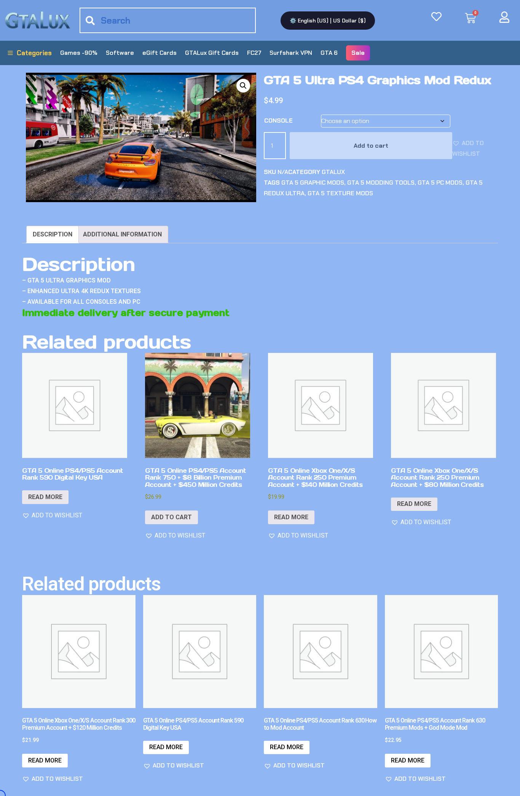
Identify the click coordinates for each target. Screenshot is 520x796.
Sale (358, 53)
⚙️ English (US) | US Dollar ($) (328, 20)
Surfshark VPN (291, 53)
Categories (34, 53)
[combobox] (168, 20)
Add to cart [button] (171, 517)
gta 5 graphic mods (312, 183)
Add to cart (371, 146)
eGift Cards (159, 53)
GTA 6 (329, 53)
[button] (243, 86)
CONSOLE (278, 120)
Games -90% (78, 53)
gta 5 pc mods (440, 183)
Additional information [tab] (122, 234)
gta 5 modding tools (381, 183)
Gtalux (333, 172)
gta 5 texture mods (340, 193)
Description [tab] (52, 234)
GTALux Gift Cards (212, 53)
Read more (45, 497)
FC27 (254, 53)
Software (120, 53)
